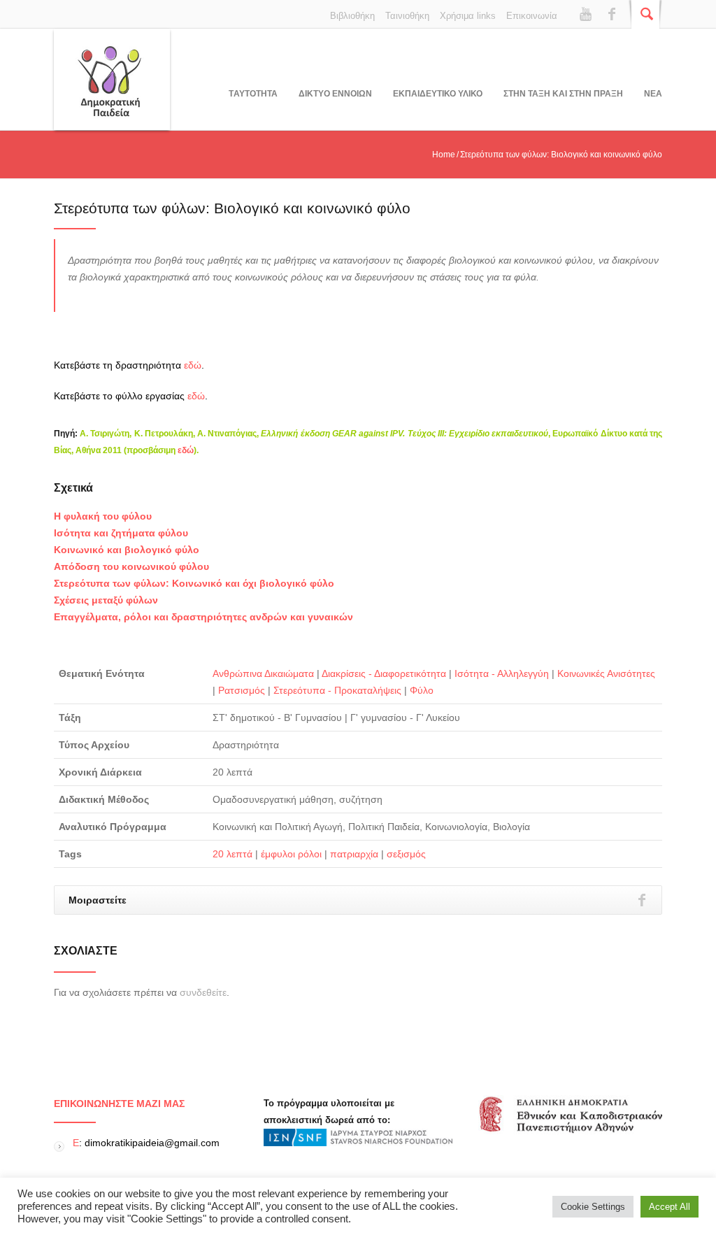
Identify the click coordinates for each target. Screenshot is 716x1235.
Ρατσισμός (241, 690)
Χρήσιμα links (468, 15)
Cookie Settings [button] (593, 1206)
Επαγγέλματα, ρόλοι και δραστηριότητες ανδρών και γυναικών (203, 616)
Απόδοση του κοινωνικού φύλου (131, 566)
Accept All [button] (669, 1206)
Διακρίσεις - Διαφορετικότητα (384, 673)
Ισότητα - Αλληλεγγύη (501, 673)
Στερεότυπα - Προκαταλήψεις (337, 690)
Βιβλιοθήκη (352, 15)
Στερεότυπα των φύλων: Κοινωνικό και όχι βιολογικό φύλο (194, 583)
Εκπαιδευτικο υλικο (437, 94)
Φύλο (422, 690)
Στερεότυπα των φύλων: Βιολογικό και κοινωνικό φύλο (232, 208)
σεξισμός (406, 853)
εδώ (192, 365)
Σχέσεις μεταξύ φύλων (106, 600)
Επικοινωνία (531, 15)
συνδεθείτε (203, 992)
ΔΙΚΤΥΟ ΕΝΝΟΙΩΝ (335, 94)
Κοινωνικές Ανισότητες (606, 673)
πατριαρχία (354, 853)
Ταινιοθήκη (407, 15)
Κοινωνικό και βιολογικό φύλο (126, 549)
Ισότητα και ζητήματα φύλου (121, 532)
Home (443, 154)
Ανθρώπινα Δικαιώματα (263, 673)
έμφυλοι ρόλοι (291, 853)
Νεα (653, 94)
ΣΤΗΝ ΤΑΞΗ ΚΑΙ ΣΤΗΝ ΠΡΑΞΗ (563, 94)
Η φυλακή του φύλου (103, 516)
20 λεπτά (232, 853)
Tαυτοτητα (253, 94)
